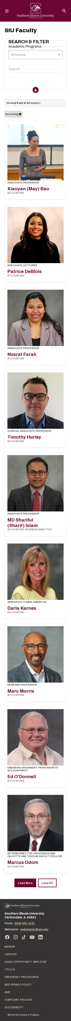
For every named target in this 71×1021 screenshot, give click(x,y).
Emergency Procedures (22, 977)
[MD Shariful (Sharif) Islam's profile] (35, 483)
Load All (47, 883)
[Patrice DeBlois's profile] (35, 235)
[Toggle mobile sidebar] (36, 90)
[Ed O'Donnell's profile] (35, 737)
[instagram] (15, 937)
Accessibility (14, 1007)
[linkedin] (40, 937)
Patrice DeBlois (24, 271)
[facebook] (7, 937)
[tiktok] (24, 937)
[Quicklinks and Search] (64, 10)
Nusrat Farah (21, 354)
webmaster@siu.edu (34, 929)
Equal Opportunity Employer (26, 962)
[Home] (22, 906)
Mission (10, 946)
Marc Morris (20, 691)
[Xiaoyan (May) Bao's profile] (35, 152)
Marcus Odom (22, 862)
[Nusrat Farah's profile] (35, 318)
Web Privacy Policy (18, 984)
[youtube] (32, 937)
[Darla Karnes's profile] (35, 572)
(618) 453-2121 (24, 923)
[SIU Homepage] (36, 11)
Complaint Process (18, 999)
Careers (11, 954)
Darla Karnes (21, 608)
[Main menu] (6, 10)
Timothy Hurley (24, 437)
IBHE (7, 992)
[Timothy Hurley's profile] (35, 400)
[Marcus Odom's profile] (35, 823)
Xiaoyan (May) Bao (28, 188)
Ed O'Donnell (21, 776)
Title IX (10, 969)
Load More (25, 883)
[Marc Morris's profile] (35, 654)
